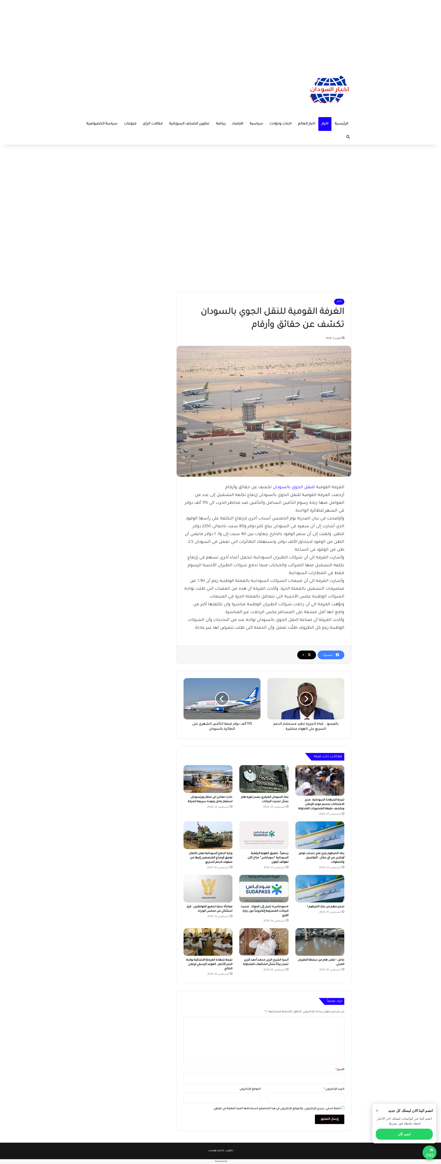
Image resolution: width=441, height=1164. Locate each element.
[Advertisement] (220, 32)
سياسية (256, 124)
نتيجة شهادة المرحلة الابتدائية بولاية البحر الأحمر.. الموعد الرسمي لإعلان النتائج (209, 964)
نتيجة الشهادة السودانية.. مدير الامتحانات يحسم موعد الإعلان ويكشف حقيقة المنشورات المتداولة (321, 804)
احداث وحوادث (280, 124)
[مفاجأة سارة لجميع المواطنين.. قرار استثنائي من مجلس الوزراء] (208, 888)
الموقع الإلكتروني (250, 1089)
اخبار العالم (306, 124)
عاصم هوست (216, 1150)
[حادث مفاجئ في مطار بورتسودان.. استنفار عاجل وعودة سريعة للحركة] (208, 779)
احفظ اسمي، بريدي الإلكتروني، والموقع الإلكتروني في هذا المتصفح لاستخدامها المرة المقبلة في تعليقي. (277, 1108)
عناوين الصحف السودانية (189, 124)
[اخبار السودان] (328, 90)
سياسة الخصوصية (101, 124)
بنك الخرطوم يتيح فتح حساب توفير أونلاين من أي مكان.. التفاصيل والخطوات (321, 858)
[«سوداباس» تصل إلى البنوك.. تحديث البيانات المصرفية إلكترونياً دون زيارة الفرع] (263, 888)
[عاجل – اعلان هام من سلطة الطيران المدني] (319, 942)
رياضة (221, 124)
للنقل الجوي (304, 487)
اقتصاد (237, 124)
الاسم (340, 1069)
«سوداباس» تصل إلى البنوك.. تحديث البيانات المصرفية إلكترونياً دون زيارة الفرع (264, 911)
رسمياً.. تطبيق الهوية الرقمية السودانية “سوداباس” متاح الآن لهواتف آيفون (268, 858)
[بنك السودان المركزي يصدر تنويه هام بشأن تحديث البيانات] (263, 779)
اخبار (325, 124)
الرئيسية (341, 124)
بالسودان (282, 487)
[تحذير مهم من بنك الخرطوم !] (319, 888)
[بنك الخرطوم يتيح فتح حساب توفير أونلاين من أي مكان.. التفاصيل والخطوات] (319, 835)
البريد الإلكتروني (334, 1089)
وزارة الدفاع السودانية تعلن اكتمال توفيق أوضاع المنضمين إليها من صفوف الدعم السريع (210, 858)
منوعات (130, 124)
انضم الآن (404, 1134)
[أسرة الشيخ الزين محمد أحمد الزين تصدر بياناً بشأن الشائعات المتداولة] (263, 942)
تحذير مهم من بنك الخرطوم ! (325, 906)
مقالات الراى (153, 124)
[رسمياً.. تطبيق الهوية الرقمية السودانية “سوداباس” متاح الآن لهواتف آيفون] (263, 835)
